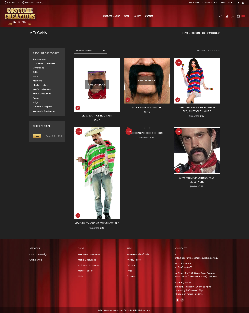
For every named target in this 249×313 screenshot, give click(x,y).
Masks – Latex (85, 270)
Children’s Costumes (44, 63)
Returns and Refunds (138, 254)
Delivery (131, 265)
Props (36, 97)
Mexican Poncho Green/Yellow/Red (97, 223)
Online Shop (35, 259)
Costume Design (38, 254)
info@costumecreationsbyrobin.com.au (196, 257)
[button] (78, 108)
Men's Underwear (42, 89)
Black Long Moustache (146, 107)
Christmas (38, 67)
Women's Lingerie (42, 106)
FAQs (129, 270)
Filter (37, 136)
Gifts (35, 72)
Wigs (35, 102)
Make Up (37, 80)
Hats (35, 76)
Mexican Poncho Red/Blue (147, 133)
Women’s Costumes (44, 110)
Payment (131, 276)
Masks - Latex (40, 85)
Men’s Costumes (42, 93)
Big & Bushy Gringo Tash (97, 115)
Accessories (39, 59)
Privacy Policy (134, 259)
